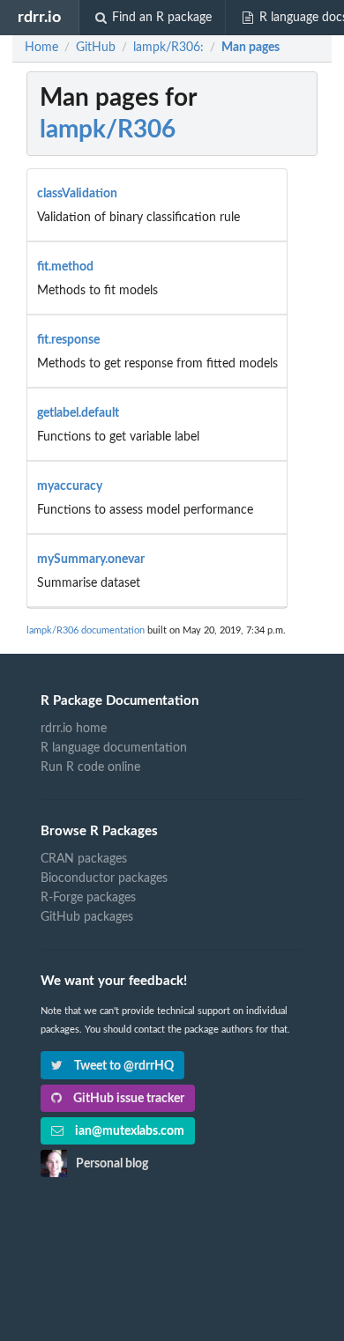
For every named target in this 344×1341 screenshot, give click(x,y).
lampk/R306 (108, 129)
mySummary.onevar (91, 559)
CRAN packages (84, 859)
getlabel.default (78, 413)
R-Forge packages (88, 898)
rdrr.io (39, 17)
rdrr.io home (74, 728)
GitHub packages (87, 917)
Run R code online (90, 767)
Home (41, 47)
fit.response (68, 340)
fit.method (65, 267)
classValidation (77, 194)
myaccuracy (69, 486)
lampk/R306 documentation (85, 630)
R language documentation (114, 748)
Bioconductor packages (104, 878)
